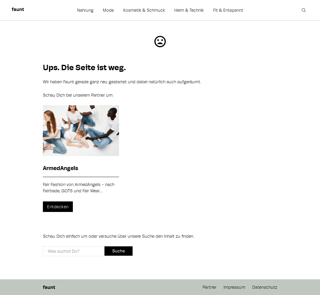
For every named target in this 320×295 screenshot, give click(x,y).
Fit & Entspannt (228, 10)
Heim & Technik (189, 10)
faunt (18, 9)
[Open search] (304, 10)
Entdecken (58, 206)
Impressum (234, 287)
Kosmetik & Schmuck (144, 10)
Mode (108, 10)
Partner (209, 287)
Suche (118, 250)
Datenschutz (264, 287)
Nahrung (85, 10)
